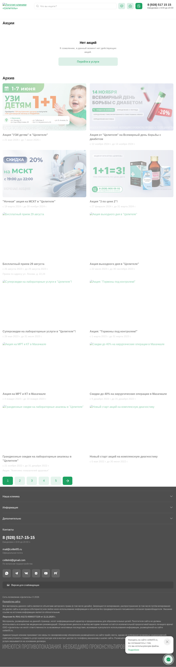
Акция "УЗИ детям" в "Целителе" (25, 135)
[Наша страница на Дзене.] (36, 573)
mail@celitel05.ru (12, 549)
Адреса (145, 15)
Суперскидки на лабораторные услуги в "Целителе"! (39, 331)
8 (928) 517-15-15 (19, 537)
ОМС (93, 15)
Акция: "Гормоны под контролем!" (114, 331)
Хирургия (77, 15)
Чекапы (162, 15)
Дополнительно (12, 518)
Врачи (6, 15)
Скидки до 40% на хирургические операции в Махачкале (128, 394)
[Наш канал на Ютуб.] (46, 573)
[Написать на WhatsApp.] (7, 573)
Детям (37, 15)
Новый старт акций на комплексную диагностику (124, 456)
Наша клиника (11, 496)
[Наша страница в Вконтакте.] (26, 573)
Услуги (21, 15)
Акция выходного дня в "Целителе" (114, 264)
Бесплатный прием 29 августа (23, 264)
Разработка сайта (11, 601)
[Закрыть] (167, 641)
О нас (130, 15)
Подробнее (133, 650)
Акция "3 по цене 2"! (104, 201)
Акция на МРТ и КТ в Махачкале (24, 394)
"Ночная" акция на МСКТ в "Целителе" (29, 201)
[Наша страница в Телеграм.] (16, 573)
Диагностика (111, 15)
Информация (10, 507)
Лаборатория (55, 15)
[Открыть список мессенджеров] (168, 659)
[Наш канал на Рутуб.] (56, 573)
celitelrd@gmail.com (14, 560)
